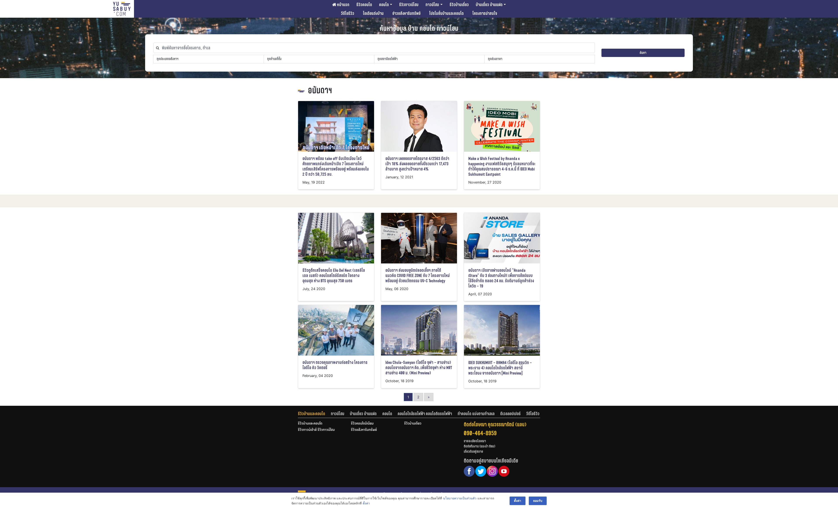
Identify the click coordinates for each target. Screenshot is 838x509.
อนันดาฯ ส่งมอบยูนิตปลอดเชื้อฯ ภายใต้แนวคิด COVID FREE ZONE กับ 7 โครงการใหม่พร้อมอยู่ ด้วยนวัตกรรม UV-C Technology (417, 275)
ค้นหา (643, 52)
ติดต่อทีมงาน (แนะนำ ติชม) (479, 446)
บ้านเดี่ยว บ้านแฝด (489, 5)
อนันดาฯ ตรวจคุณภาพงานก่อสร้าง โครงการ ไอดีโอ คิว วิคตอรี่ (334, 365)
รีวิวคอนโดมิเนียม (362, 423)
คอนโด (384, 5)
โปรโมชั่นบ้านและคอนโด (446, 13)
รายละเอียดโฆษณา (475, 441)
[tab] (314, 413)
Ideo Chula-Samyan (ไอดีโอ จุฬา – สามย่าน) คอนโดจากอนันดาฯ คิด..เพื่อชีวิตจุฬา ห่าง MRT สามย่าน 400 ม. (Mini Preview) (418, 367)
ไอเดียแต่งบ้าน (373, 13)
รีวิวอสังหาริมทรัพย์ (364, 430)
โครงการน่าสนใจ (484, 13)
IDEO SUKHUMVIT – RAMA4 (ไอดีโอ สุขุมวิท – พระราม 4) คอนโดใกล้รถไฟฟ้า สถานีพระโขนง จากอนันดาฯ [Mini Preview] (500, 367)
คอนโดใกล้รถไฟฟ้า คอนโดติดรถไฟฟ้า (425, 414)
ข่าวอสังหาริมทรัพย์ (406, 13)
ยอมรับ (537, 500)
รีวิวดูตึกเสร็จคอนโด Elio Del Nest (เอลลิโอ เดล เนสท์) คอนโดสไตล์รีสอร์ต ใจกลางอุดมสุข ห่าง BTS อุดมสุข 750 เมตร (333, 275)
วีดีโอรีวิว (347, 13)
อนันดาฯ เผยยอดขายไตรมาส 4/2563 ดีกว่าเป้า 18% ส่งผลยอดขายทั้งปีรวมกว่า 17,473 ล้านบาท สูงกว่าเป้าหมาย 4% (417, 163)
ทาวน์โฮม (432, 5)
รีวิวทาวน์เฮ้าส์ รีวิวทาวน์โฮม (316, 430)
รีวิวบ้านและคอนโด (311, 414)
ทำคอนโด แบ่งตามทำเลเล (476, 414)
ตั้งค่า (366, 503)
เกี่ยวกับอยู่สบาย (473, 451)
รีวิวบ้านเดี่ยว (459, 5)
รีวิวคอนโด (364, 5)
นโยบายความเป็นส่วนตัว (459, 498)
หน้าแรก (342, 5)
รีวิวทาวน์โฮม (409, 5)
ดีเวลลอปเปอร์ (510, 414)
